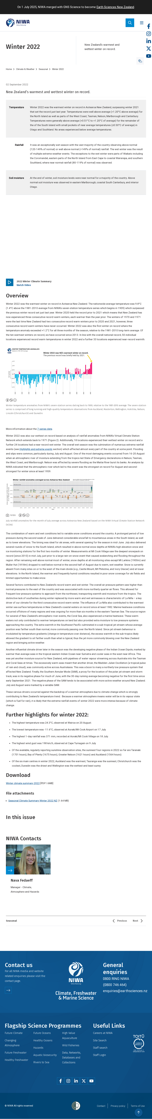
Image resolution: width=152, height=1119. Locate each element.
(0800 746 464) (115, 985)
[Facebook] (148, 26)
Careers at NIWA (103, 1033)
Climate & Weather (25, 69)
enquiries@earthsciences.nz (125, 991)
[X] (148, 48)
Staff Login (99, 1055)
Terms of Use (138, 1106)
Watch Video (24, 285)
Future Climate (14, 1033)
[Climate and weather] (140, 61)
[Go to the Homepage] (18, 23)
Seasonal (43, 69)
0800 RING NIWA (116, 979)
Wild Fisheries (70, 1045)
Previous (122, 920)
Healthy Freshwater (16, 1060)
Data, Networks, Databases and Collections (71, 1057)
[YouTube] (148, 56)
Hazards (38, 1047)
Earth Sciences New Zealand (115, 7)
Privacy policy (118, 1106)
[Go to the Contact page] (8, 990)
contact (9, 981)
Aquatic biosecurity (45, 1055)
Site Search (100, 1040)
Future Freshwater (16, 1052)
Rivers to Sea (41, 1062)
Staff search (100, 1047)
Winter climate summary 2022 (23, 783)
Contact (101, 1106)
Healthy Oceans (42, 1040)
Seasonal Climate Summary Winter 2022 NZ (32, 800)
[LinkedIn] (148, 41)
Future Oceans (42, 1033)
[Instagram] (148, 33)
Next (135, 920)
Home (9, 69)
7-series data (44, 428)
